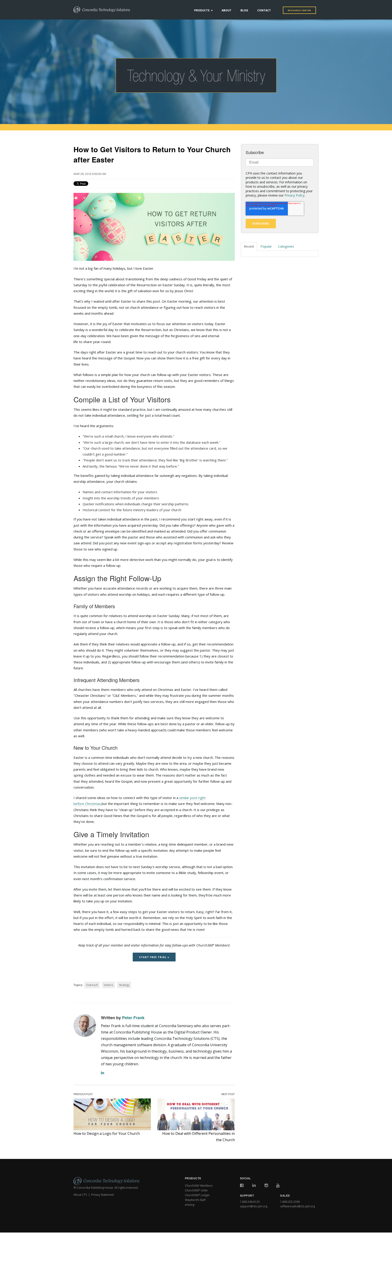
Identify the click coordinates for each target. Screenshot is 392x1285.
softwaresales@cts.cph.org (297, 1206)
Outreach (92, 985)
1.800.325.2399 (290, 1202)
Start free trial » (154, 957)
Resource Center (299, 10)
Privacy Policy (294, 195)
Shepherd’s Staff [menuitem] (195, 1200)
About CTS (80, 1195)
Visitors (108, 985)
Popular (266, 246)
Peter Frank (133, 1018)
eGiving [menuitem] (189, 1205)
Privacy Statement (102, 1195)
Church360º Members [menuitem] (199, 1186)
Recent (249, 246)
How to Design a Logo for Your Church (107, 1133)
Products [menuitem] (201, 10)
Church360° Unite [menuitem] (196, 1190)
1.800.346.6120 (250, 1202)
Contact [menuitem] (264, 10)
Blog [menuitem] (244, 10)
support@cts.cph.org (253, 1206)
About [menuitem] (226, 10)
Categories (286, 246)
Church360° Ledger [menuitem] (197, 1195)
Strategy (124, 985)
